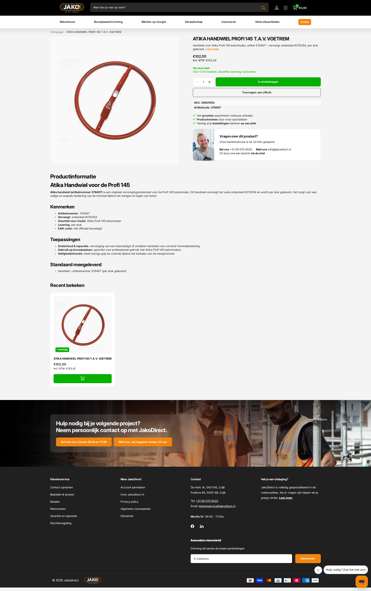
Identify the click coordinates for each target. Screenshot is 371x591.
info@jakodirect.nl (273, 149)
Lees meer (212, 49)
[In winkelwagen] (83, 378)
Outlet (305, 22)
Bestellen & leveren (62, 494)
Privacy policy (129, 501)
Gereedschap (194, 21)
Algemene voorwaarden (136, 508)
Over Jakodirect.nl (132, 494)
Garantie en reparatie (63, 516)
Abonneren (308, 558)
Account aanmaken (133, 487)
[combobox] (179, 7)
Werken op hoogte (153, 21)
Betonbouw (67, 21)
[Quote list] (285, 8)
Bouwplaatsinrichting (108, 21)
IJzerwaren (228, 21)
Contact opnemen (61, 487)
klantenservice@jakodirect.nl (217, 506)
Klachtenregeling (60, 523)
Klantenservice (59, 479)
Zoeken (263, 8)
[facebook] (192, 526)
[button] (209, 82)
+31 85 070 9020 (236, 149)
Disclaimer (127, 516)
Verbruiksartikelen (267, 21)
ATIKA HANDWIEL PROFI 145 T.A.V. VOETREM (82, 358)
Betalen (55, 501)
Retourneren (58, 508)
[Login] (276, 7)
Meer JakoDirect (131, 479)
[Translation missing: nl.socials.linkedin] (201, 526)
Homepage (56, 31)
